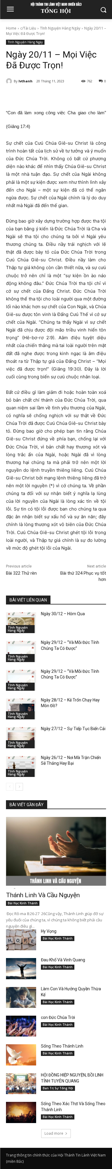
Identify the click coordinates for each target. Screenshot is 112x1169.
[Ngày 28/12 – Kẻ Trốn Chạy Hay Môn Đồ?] (21, 708)
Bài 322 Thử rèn (21, 573)
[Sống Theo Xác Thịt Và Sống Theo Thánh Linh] (21, 1112)
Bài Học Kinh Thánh (23, 903)
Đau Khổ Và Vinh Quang (63, 959)
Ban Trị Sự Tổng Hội (58, 1088)
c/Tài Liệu (28, 28)
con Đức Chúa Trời (58, 1017)
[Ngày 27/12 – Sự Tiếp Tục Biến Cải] (21, 737)
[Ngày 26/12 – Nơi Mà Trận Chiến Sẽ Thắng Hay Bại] (21, 766)
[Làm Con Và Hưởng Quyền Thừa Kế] (21, 997)
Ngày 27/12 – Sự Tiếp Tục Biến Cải (73, 728)
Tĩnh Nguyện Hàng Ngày (60, 28)
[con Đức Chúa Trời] (21, 1026)
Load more (54, 1133)
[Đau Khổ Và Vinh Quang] (21, 968)
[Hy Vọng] (21, 939)
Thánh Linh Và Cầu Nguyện (43, 895)
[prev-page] (9, 787)
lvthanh (26, 81)
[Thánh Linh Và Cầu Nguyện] (56, 853)
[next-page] (19, 787)
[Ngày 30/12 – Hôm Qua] (21, 622)
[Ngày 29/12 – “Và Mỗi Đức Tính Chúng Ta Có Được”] (21, 651)
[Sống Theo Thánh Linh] (21, 1054)
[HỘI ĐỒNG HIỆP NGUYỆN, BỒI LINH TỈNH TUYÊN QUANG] (21, 1083)
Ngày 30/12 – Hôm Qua (63, 613)
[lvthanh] (10, 81)
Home (11, 28)
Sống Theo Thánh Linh (62, 1046)
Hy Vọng (49, 931)
